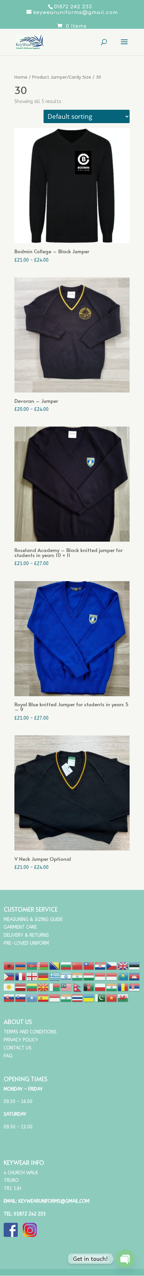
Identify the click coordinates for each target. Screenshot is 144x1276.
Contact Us (17, 1048)
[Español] (43, 997)
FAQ (8, 1056)
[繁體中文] (89, 965)
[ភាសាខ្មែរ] (134, 976)
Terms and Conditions (30, 1032)
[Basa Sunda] (55, 997)
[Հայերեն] (20, 965)
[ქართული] (32, 976)
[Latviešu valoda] (20, 987)
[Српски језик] (134, 987)
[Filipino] (9, 976)
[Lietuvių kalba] (32, 987)
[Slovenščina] (20, 997)
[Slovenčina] (9, 997)
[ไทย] (77, 997)
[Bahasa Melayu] (66, 987)
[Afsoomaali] (32, 997)
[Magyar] (89, 976)
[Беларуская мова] (43, 965)
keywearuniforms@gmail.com (53, 1201)
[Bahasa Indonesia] (100, 976)
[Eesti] (134, 965)
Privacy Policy (21, 1040)
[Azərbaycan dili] (32, 965)
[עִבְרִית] (66, 976)
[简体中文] (77, 965)
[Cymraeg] (123, 997)
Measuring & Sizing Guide (33, 919)
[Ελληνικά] (55, 976)
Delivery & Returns (26, 935)
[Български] (66, 965)
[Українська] (89, 997)
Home (20, 77)
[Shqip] (9, 965)
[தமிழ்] (66, 997)
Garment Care (20, 927)
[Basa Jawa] (112, 976)
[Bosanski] (55, 965)
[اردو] (100, 997)
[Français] (20, 976)
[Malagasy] (55, 987)
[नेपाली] (77, 987)
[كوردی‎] (9, 987)
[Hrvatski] (100, 965)
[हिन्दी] (77, 976)
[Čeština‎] (112, 965)
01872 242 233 (30, 1214)
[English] (123, 965)
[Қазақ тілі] (123, 976)
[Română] (123, 987)
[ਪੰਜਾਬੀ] (112, 987)
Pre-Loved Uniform (26, 943)
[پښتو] (89, 987)
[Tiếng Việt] (112, 997)
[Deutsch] (43, 976)
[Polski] (100, 987)
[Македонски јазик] (43, 987)
